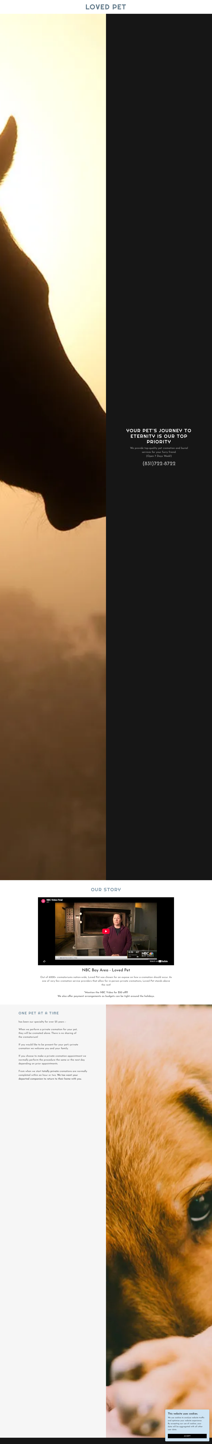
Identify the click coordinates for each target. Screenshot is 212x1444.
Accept (187, 1436)
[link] (105, 9)
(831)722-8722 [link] (159, 464)
